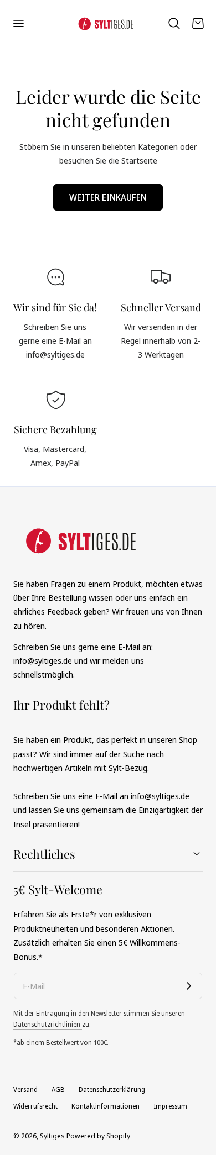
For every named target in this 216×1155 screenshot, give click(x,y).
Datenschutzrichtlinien (47, 1024)
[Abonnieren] (189, 986)
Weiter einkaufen (108, 197)
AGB (58, 1089)
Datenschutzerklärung (112, 1089)
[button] (18, 23)
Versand (25, 1089)
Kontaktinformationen (105, 1106)
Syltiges (52, 1136)
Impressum (170, 1106)
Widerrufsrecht (35, 1106)
